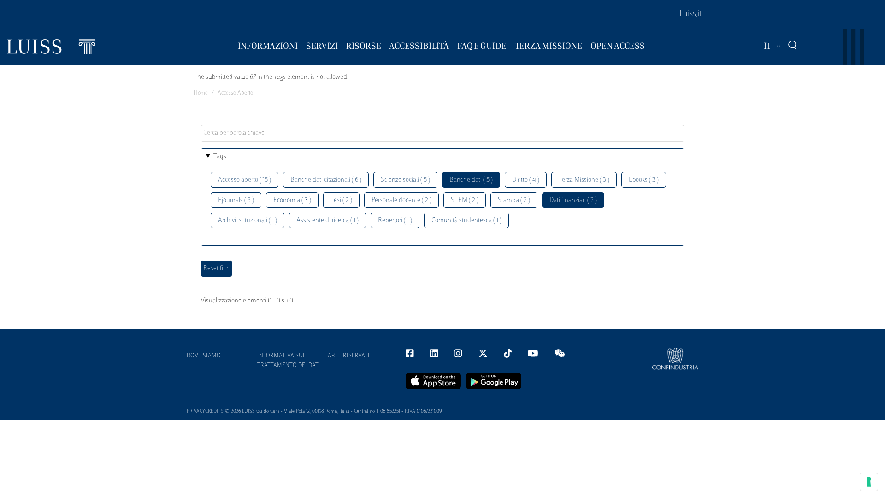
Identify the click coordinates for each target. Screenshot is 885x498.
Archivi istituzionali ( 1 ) (247, 220)
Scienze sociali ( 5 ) (405, 180)
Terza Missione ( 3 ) (584, 180)
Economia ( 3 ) (292, 200)
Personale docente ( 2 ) (401, 200)
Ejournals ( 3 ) (236, 200)
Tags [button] (219, 156)
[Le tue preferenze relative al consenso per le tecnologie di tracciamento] (869, 482)
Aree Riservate (349, 356)
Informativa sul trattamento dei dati (288, 360)
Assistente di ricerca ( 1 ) (327, 220)
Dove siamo (204, 356)
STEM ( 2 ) (464, 200)
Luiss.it (690, 14)
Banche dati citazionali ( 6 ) (325, 180)
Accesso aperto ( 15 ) (244, 180)
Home (201, 93)
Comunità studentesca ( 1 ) (466, 220)
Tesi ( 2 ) (341, 200)
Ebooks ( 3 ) (644, 180)
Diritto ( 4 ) (525, 180)
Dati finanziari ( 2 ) (573, 200)
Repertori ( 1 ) (395, 220)
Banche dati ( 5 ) (471, 180)
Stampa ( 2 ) (514, 200)
